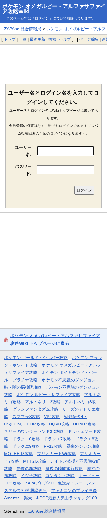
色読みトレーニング (76, 483)
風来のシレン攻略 (83, 446)
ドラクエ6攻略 (26, 438)
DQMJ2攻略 (84, 424)
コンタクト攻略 (60, 475)
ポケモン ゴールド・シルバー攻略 (36, 357)
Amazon (12, 497)
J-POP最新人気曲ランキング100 (66, 497)
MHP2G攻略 (34, 461)
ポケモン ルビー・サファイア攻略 (48, 394)
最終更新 (37, 39)
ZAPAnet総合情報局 (22, 28)
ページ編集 (89, 39)
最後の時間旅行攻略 (64, 468)
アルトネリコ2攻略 (43, 401)
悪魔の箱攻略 (29, 468)
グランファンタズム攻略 (35, 409)
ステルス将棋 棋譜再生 (25, 490)
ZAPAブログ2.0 (39, 483)
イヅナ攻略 (31, 475)
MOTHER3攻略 (18, 453)
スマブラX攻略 (26, 416)
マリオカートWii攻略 (56, 453)
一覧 (22, 39)
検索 (52, 39)
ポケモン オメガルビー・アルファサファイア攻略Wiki (54, 9)
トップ (9, 39)
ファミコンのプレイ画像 (74, 490)
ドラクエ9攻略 (26, 446)
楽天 (28, 497)
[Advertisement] (53, 61)
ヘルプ (65, 39)
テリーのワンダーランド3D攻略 (34, 431)
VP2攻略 (52, 416)
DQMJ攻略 (59, 424)
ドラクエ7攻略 (57, 438)
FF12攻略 (53, 446)
